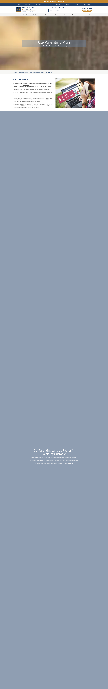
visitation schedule (43, 96)
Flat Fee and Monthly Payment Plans (54, 1)
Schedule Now (87, 10)
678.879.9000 (87, 8)
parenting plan (26, 84)
